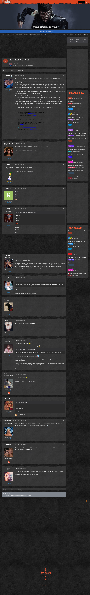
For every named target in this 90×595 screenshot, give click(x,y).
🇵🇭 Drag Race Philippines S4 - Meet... (77, 176)
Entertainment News (28, 65)
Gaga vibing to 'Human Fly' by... (76, 170)
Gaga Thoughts (79, 172)
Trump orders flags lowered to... (76, 128)
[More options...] (63, 75)
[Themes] (86, 2)
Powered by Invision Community (45, 585)
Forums (14, 2)
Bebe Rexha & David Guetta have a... (77, 144)
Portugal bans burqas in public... (76, 117)
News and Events (77, 103)
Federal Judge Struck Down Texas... (77, 112)
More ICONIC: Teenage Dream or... (77, 106)
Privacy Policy (41, 584)
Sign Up (81, 2)
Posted (20, 75)
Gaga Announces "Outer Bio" (75, 154)
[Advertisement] (34, 46)
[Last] (15, 70)
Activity (20, 2)
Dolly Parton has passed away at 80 (77, 138)
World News (75, 114)
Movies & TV (76, 178)
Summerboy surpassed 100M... (76, 165)
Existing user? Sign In (72, 2)
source (51, 107)
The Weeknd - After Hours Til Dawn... (77, 133)
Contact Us (49, 584)
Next (12, 70)
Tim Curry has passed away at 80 (76, 96)
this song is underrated (74, 160)
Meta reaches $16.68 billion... (75, 122)
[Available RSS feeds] (86, 501)
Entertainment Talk (79, 109)
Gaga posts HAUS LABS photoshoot (77, 149)
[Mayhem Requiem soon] (45, 16)
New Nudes (71, 101)
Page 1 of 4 (20, 70)
